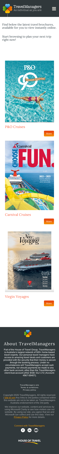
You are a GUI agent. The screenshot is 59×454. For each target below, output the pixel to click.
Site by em (9, 397)
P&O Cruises (15, 127)
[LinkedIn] (29, 430)
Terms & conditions (30, 388)
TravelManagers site (29, 385)
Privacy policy (29, 390)
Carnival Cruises (18, 214)
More (49, 133)
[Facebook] (23, 430)
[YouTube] (36, 430)
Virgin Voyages (17, 296)
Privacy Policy (21, 417)
